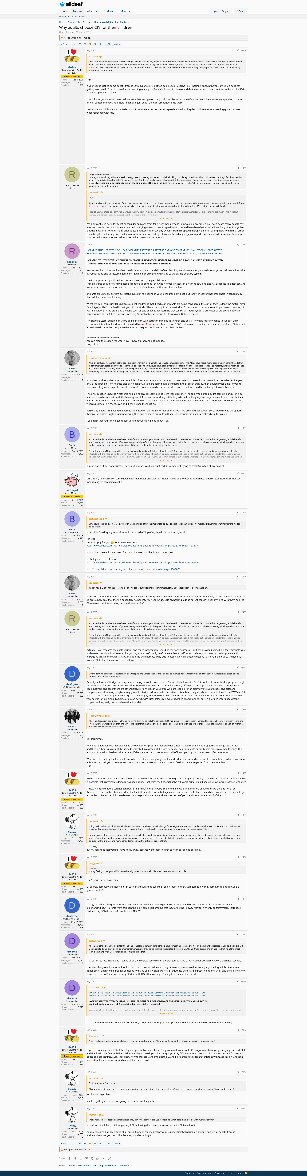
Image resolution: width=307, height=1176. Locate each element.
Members (126, 11)
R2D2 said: (93, 56)
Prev (65, 44)
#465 (243, 428)
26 (99, 44)
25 (95, 44)
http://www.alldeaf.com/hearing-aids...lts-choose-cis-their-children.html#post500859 (134, 569)
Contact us (190, 1173)
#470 (243, 667)
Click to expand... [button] (166, 218)
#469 (243, 612)
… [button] (75, 44)
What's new (93, 11)
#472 (243, 773)
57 (109, 44)
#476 (243, 934)
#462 (243, 168)
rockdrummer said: (98, 357)
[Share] (238, 50)
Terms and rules (204, 1173)
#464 (243, 351)
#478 (243, 1030)
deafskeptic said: (96, 518)
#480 (243, 1108)
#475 (243, 899)
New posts (64, 16)
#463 (243, 244)
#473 (243, 815)
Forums (77, 11)
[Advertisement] (166, 138)
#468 (243, 576)
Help (232, 1173)
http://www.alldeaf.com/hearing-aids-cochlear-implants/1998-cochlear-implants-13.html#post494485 (143, 562)
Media (110, 11)
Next (116, 44)
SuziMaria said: (96, 987)
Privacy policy (221, 1173)
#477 (243, 981)
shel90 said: (94, 192)
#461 (243, 50)
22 (80, 44)
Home (65, 11)
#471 (243, 709)
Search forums (79, 16)
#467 (243, 512)
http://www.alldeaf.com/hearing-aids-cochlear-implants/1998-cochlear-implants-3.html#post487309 (142, 545)
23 (85, 44)
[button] (102, 11)
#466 (243, 473)
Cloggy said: (94, 863)
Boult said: (93, 582)
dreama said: (95, 1036)
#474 (243, 857)
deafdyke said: (95, 940)
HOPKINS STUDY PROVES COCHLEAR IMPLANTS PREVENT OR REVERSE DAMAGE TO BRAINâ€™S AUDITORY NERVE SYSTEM (154, 250)
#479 (243, 1071)
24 (90, 44)
